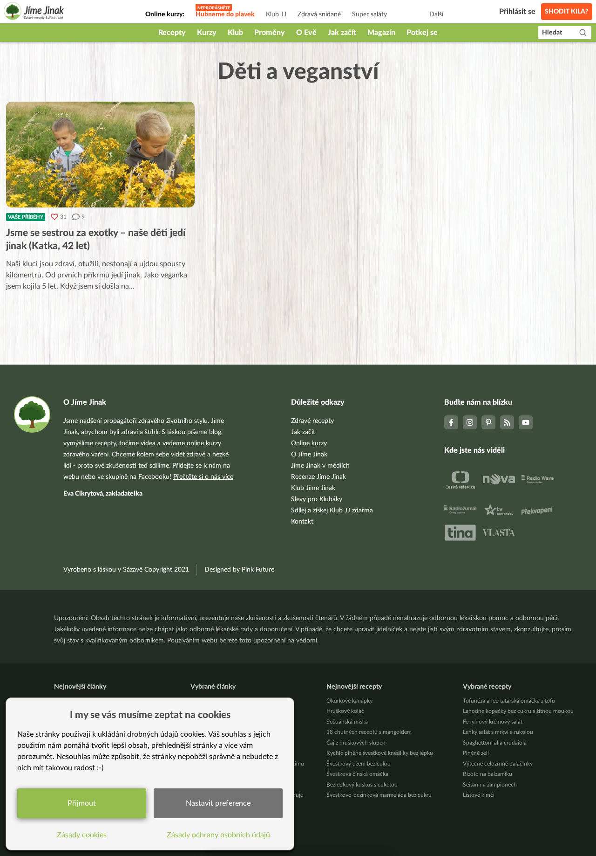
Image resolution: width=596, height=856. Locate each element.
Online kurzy (309, 443)
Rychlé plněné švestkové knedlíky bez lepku (379, 753)
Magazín (381, 32)
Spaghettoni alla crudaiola (495, 743)
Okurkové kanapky (349, 701)
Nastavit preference (218, 803)
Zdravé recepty (312, 421)
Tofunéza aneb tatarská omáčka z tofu (509, 701)
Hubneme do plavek (225, 14)
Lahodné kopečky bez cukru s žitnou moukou (518, 711)
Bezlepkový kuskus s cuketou (362, 784)
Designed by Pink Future (239, 569)
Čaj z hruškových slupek (355, 743)
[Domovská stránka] (34, 12)
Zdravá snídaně (319, 14)
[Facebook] (451, 422)
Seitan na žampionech (490, 784)
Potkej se (422, 32)
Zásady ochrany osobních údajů (218, 835)
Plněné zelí (476, 753)
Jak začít (342, 32)
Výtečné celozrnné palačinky (498, 763)
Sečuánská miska (347, 722)
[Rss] (507, 422)
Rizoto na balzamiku (487, 774)
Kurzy (207, 32)
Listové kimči (478, 795)
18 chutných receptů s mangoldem (369, 732)
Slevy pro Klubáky (316, 499)
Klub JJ (276, 14)
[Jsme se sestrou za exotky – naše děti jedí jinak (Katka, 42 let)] (100, 154)
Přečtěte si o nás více (203, 477)
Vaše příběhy (25, 217)
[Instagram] (470, 422)
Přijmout (82, 803)
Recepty (172, 32)
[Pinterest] (488, 422)
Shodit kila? (567, 11)
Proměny (269, 32)
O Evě (306, 32)
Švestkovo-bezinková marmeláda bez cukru (379, 795)
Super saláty (369, 14)
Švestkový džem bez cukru (358, 763)
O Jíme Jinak (309, 454)
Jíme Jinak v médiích (320, 466)
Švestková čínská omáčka (357, 774)
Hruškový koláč (345, 711)
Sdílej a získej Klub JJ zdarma (332, 510)
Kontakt (302, 521)
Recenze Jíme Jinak (318, 477)
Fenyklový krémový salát (492, 722)
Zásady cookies (82, 835)
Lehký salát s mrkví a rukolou (498, 732)
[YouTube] (526, 422)
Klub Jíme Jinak (313, 488)
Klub (235, 32)
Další (436, 14)
